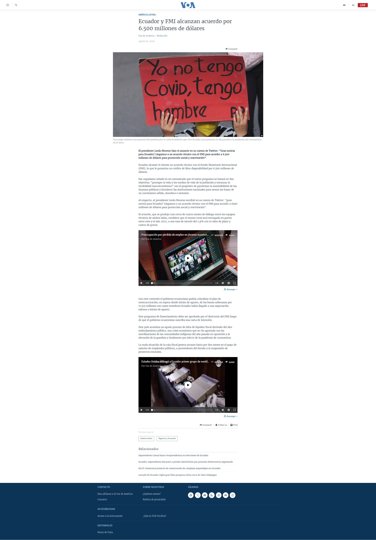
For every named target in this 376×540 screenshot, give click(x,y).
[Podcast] (218, 495)
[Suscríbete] (225, 495)
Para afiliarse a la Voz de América (115, 494)
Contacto (102, 499)
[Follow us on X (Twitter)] (197, 495)
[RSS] (211, 495)
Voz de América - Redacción (153, 35)
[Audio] (353, 5)
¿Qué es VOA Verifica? (154, 516)
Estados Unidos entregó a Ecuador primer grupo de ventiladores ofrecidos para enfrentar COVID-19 (198, 361)
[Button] (231, 49)
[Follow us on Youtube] (205, 495)
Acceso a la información (110, 516)
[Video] (344, 5)
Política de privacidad (154, 499)
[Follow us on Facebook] (191, 495)
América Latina (147, 15)
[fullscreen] (234, 283)
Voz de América (153, 239)
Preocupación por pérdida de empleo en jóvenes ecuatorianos (177, 234)
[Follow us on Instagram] (232, 495)
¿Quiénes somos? (152, 494)
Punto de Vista (105, 532)
